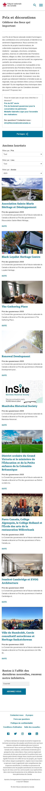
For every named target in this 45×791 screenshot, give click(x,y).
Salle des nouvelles (32, 727)
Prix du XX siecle (11, 103)
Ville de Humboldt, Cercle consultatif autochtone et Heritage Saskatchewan (18, 636)
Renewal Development (16, 356)
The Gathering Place (15, 307)
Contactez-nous (16, 715)
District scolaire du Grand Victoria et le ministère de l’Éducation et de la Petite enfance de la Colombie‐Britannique (18, 463)
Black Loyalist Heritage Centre (21, 257)
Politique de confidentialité (22, 723)
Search (35, 6)
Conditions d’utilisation (12, 727)
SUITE (4, 226)
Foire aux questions (22, 719)
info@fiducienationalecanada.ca (17, 123)
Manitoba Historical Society (19, 406)
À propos (29, 715)
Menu (41, 5)
